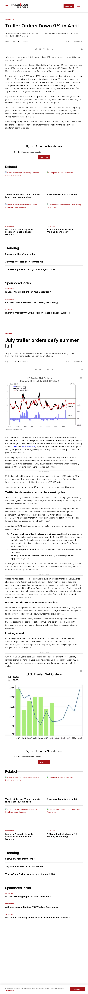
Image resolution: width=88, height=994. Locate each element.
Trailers (8, 333)
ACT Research (28, 446)
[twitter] (44, 49)
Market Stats (10, 19)
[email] (52, 49)
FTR (16, 446)
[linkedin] (40, 49)
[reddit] (48, 49)
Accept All (77, 989)
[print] (82, 49)
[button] (6, 6)
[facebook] (36, 49)
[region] (44, 989)
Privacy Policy (9, 990)
